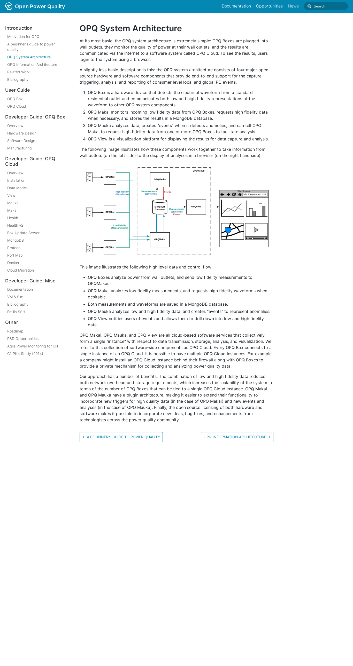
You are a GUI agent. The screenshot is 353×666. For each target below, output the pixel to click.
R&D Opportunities (23, 338)
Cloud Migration (20, 270)
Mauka (13, 203)
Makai (12, 210)
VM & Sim (15, 297)
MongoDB (15, 240)
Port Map (15, 255)
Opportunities (269, 6)
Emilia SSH (16, 312)
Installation (16, 180)
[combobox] (326, 6)
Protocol (14, 247)
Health (12, 218)
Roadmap (15, 331)
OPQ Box (15, 99)
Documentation (236, 6)
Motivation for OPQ (23, 37)
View (11, 195)
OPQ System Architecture (29, 57)
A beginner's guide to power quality (31, 47)
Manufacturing (19, 148)
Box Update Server (23, 233)
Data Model (17, 188)
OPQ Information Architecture (32, 64)
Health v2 (15, 225)
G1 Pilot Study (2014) (25, 353)
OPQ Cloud (16, 106)
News (293, 6)
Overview (15, 125)
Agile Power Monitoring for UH (32, 346)
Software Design (21, 140)
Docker (13, 262)
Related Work (18, 72)
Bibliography (17, 79)
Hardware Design (21, 133)
